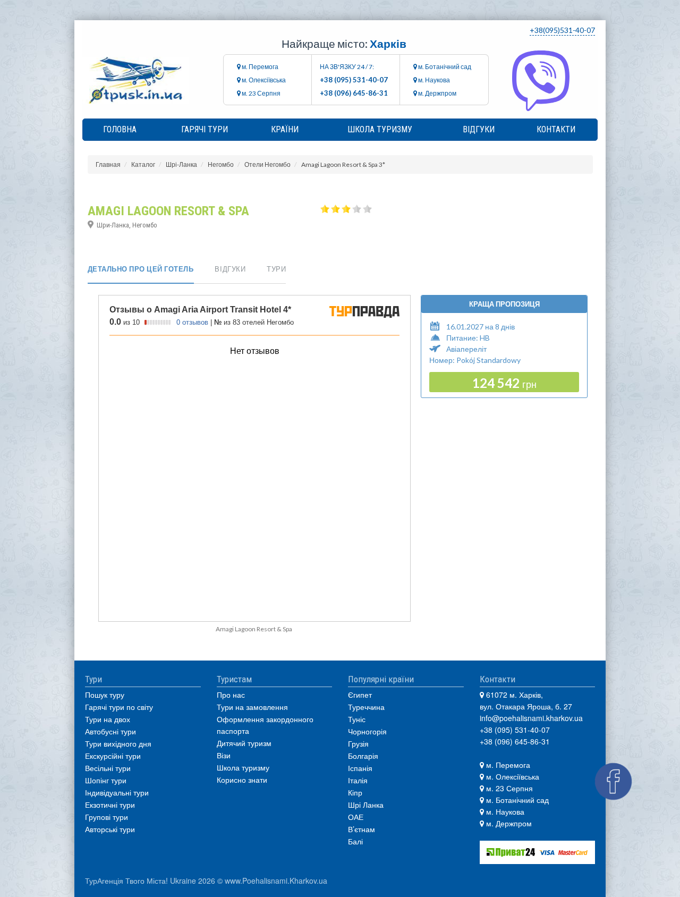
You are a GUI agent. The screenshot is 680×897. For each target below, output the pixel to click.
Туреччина (366, 706)
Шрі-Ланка (181, 164)
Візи (224, 755)
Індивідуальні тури (117, 792)
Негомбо (221, 164)
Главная (108, 164)
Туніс (357, 719)
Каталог (143, 164)
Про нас (231, 694)
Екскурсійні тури (113, 755)
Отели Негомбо (267, 164)
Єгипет (360, 694)
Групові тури (106, 816)
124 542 (504, 383)
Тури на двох (107, 719)
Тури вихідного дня (118, 743)
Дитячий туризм (244, 743)
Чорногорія (367, 731)
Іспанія (360, 768)
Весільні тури (108, 768)
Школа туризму (379, 129)
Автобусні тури (110, 731)
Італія (358, 780)
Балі (355, 841)
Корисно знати (242, 779)
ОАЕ (355, 816)
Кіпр (355, 792)
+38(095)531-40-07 (562, 30)
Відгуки (479, 129)
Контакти (556, 129)
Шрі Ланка (366, 804)
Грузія (358, 743)
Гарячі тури (204, 129)
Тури (276, 269)
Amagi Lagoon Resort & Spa (254, 629)
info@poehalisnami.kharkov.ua (531, 718)
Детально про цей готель (141, 269)
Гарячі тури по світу (119, 706)
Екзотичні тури (110, 804)
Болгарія (363, 755)
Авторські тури (110, 829)
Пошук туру (104, 694)
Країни (285, 129)
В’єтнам (361, 829)
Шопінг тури (105, 780)
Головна (120, 129)
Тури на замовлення (252, 706)
